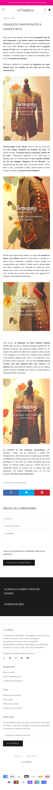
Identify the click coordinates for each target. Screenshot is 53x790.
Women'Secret (14, 604)
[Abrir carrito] (49, 9)
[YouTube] (28, 657)
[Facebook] (4, 657)
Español (31, 756)
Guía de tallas (8, 672)
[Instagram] (16, 657)
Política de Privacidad (12, 695)
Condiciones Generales (12, 708)
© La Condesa (26, 762)
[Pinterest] (22, 657)
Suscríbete (13, 743)
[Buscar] (45, 9)
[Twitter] (10, 657)
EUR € (18, 756)
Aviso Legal (7, 699)
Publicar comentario (19, 563)
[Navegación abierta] (3, 10)
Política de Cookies (11, 704)
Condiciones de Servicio (13, 681)
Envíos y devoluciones (12, 676)
